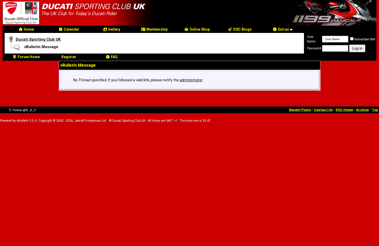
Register (68, 57)
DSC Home (344, 110)
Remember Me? (364, 39)
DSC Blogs (242, 29)
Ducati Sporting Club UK (38, 39)
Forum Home (28, 57)
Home (28, 29)
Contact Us (323, 110)
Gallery (113, 29)
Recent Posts (300, 110)
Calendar (71, 29)
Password (314, 48)
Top (375, 110)
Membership (157, 29)
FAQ (114, 57)
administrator (191, 80)
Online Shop (199, 29)
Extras (283, 29)
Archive (362, 110)
